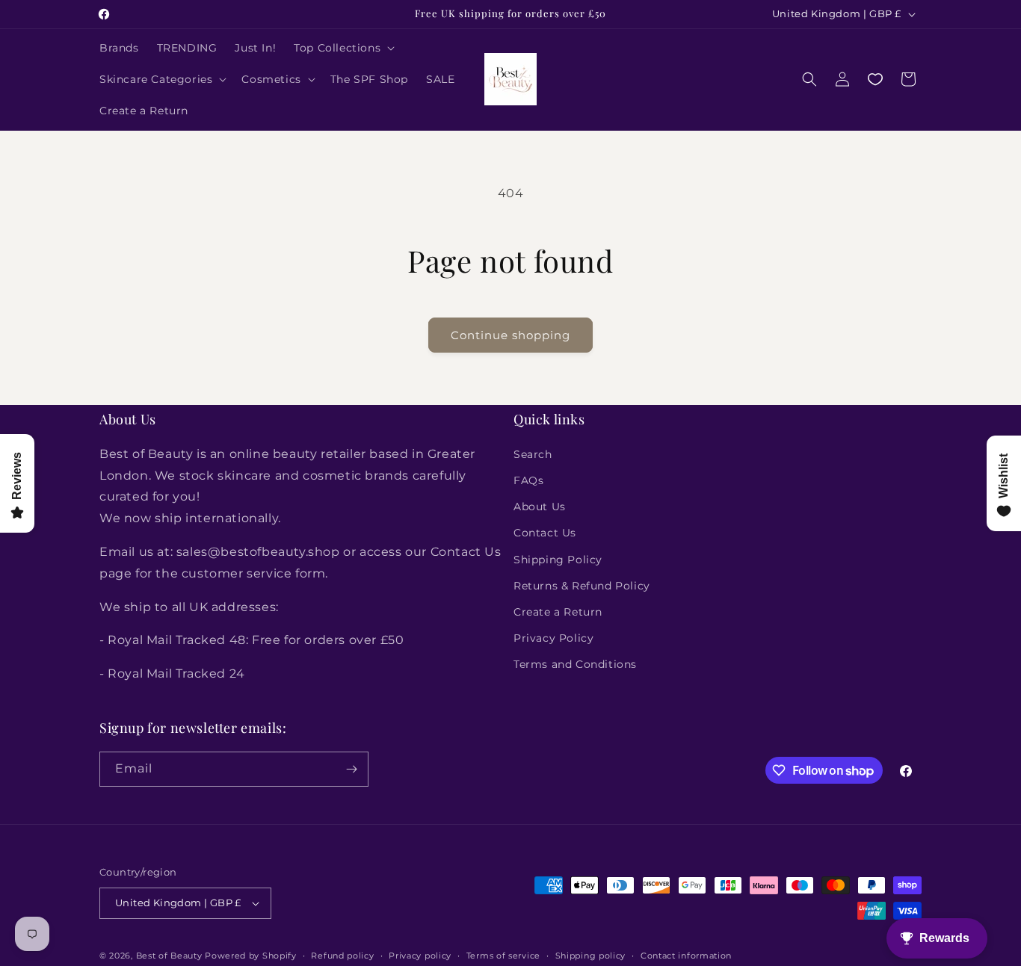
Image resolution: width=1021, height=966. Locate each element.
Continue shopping (510, 335)
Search (532, 454)
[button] (343, 48)
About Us (539, 506)
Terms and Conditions (575, 664)
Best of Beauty (169, 955)
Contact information (686, 955)
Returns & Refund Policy (581, 585)
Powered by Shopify (251, 955)
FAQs (528, 480)
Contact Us (544, 532)
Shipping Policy (557, 559)
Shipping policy (590, 955)
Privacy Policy (553, 638)
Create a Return (557, 612)
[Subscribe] (351, 769)
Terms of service (503, 955)
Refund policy (342, 955)
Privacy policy (420, 955)
